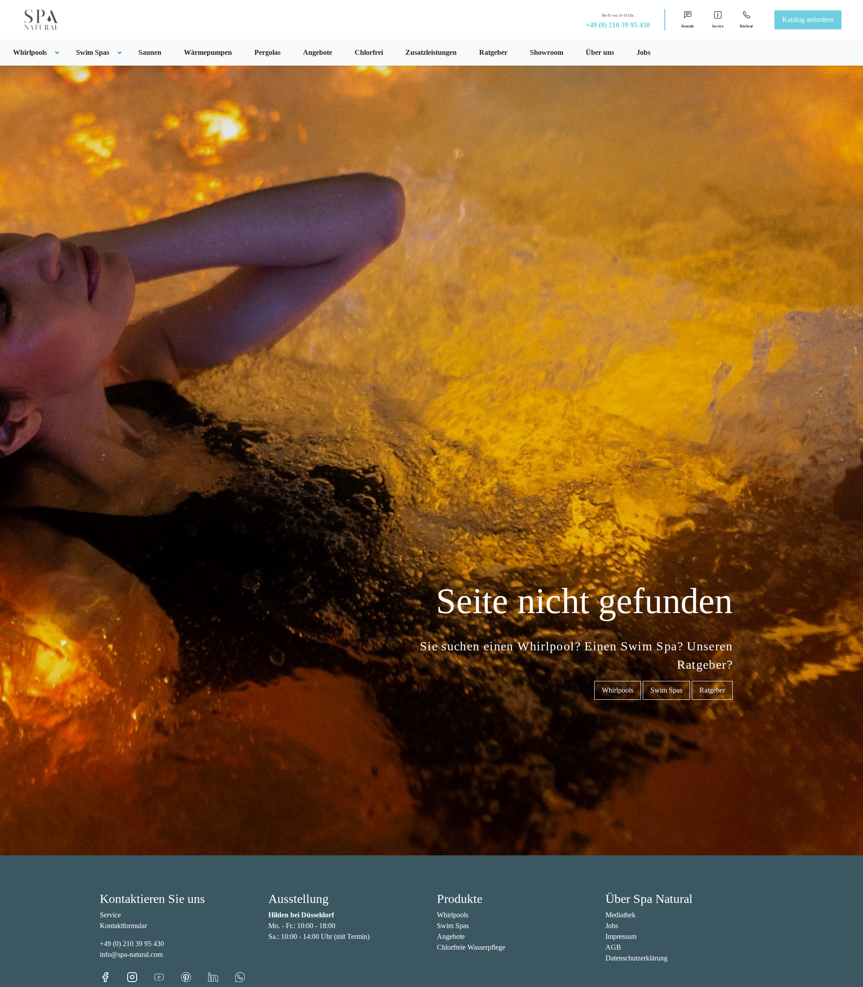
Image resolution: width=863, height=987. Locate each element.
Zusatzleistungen (431, 52)
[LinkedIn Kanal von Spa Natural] (221, 976)
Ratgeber (493, 52)
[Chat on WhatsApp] (240, 976)
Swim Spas (666, 690)
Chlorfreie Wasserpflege (471, 947)
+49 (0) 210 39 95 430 (618, 25)
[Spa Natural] (30, 19)
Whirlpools (617, 690)
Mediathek (620, 915)
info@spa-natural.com (131, 954)
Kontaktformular (123, 925)
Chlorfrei (369, 52)
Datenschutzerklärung (636, 958)
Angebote (317, 52)
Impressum (620, 936)
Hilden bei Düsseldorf (301, 915)
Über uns (600, 52)
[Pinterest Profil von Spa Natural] (194, 976)
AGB (613, 947)
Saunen (149, 52)
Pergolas (267, 52)
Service (110, 915)
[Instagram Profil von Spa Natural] (140, 976)
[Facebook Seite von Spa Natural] (113, 976)
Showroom (546, 52)
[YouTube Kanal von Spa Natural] (167, 976)
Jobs (643, 52)
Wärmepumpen (208, 52)
